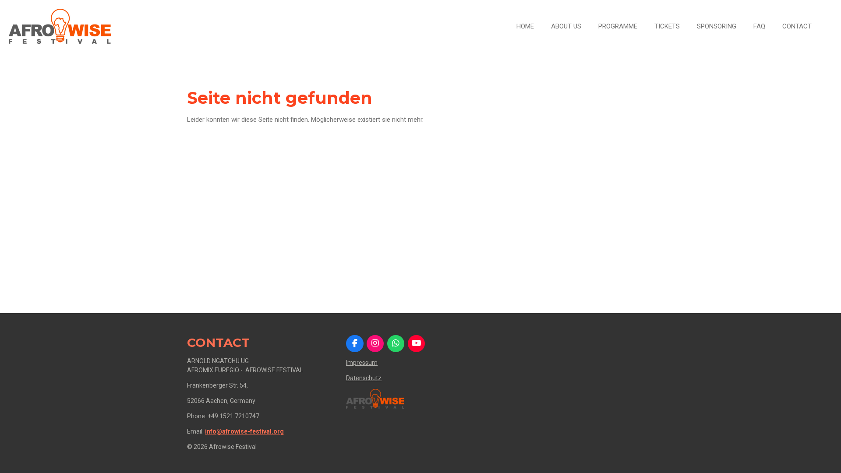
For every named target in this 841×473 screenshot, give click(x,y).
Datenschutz (364, 377)
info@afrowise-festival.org (244, 431)
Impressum (362, 362)
